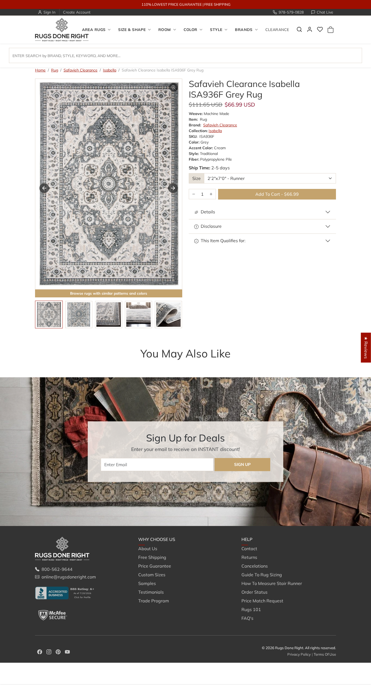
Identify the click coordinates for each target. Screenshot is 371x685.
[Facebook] (39, 651)
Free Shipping (152, 557)
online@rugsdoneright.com (69, 577)
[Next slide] (173, 188)
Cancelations (254, 566)
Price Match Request (262, 600)
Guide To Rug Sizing (261, 574)
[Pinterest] (58, 651)
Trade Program (153, 600)
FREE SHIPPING (217, 4)
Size (196, 178)
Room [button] (164, 29)
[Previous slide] (43, 364)
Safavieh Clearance (81, 70)
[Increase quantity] (211, 194)
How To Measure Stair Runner (271, 583)
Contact (249, 548)
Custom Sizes (151, 574)
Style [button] (216, 29)
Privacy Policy (299, 654)
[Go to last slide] (44, 188)
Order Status (254, 592)
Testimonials (151, 592)
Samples (147, 583)
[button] (299, 29)
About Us (147, 548)
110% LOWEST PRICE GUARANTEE (172, 4)
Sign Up (242, 464)
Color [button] (190, 29)
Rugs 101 (251, 609)
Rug (54, 70)
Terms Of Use (325, 654)
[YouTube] (67, 651)
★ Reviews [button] (366, 348)
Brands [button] (244, 29)
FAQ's (247, 618)
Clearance (277, 29)
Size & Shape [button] (132, 29)
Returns (249, 557)
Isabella (109, 70)
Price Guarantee (154, 566)
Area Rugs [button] (94, 29)
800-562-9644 (57, 569)
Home (40, 70)
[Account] (309, 29)
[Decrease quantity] (194, 194)
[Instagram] (49, 651)
